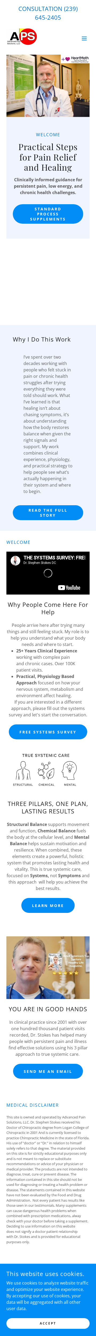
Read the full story (48, 513)
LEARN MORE (48, 905)
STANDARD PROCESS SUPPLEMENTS (48, 214)
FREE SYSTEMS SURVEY (48, 732)
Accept (48, 1323)
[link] (22, 38)
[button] (84, 38)
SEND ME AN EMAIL (48, 1071)
